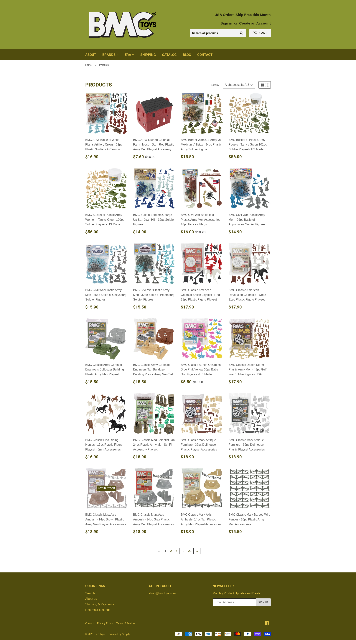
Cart (263, 33)
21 (190, 550)
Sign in (226, 23)
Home (88, 64)
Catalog (169, 55)
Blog (187, 55)
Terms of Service (125, 623)
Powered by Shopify (119, 634)
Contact (204, 55)
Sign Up (263, 602)
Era (128, 55)
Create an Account (255, 23)
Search (90, 593)
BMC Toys (99, 634)
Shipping (148, 55)
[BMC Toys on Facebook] (267, 623)
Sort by (215, 84)
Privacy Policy (105, 623)
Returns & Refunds (97, 609)
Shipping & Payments (99, 604)
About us (91, 598)
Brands (109, 55)
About (90, 55)
